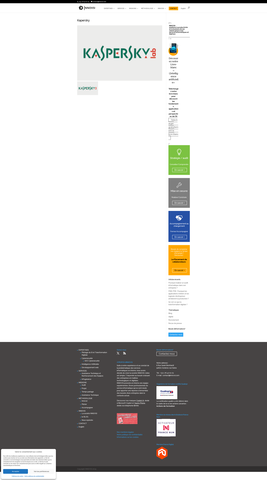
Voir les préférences (41, 471)
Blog (170, 313)
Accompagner (87, 408)
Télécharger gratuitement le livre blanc (173, 127)
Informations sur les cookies (128, 437)
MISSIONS (132, 8)
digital (170, 317)
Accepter (15, 471)
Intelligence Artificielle (90, 364)
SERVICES (120, 8)
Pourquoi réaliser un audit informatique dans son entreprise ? (178, 285)
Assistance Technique (90, 395)
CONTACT (173, 8)
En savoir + (179, 170)
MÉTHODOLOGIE (147, 8)
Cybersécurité (87, 358)
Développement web (90, 367)
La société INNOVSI (89, 413)
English (183, 8)
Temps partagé (88, 392)
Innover (85, 401)
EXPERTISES (108, 8)
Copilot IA (140, 401)
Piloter (84, 404)
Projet (84, 388)
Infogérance (86, 379)
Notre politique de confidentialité (34, 476)
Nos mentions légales (125, 432)
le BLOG (85, 417)
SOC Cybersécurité (92, 361)
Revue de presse (175, 323)
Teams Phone (139, 403)
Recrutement (173, 320)
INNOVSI (161, 8)
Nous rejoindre (87, 420)
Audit (84, 385)
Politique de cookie (17, 476)
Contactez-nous (175, 335)
